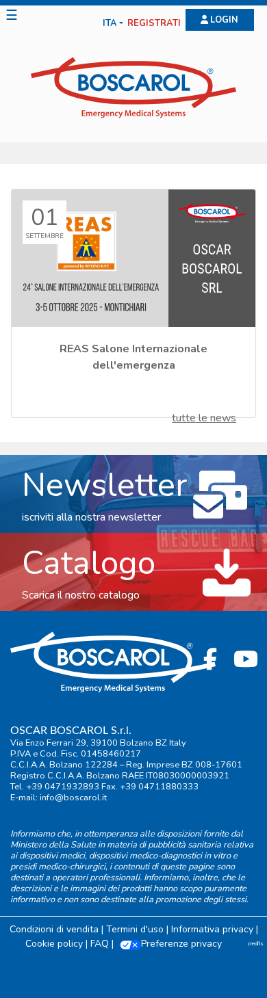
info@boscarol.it (73, 797)
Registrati (154, 23)
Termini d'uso (135, 929)
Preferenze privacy (181, 943)
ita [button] (110, 23)
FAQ (99, 943)
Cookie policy (54, 943)
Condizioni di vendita (54, 929)
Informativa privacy (212, 929)
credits (256, 943)
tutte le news (204, 417)
